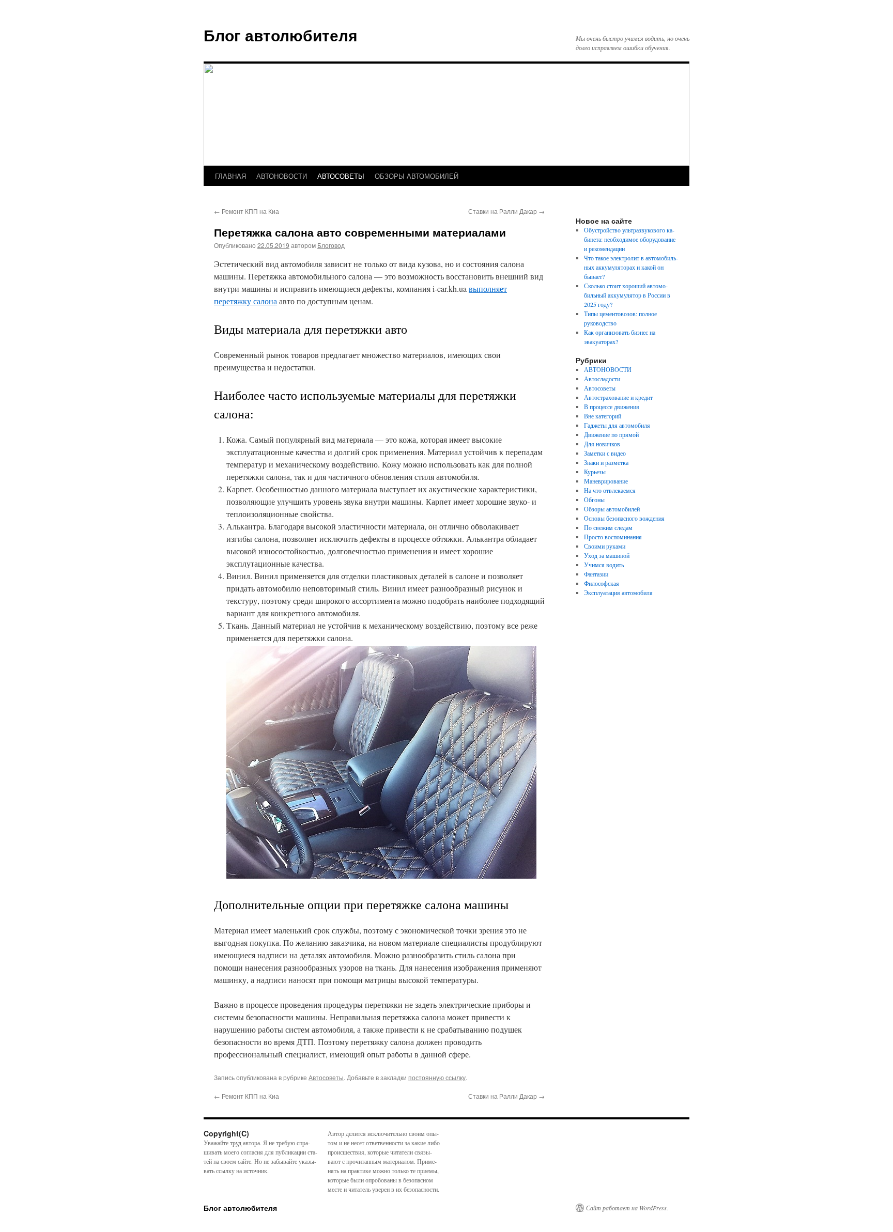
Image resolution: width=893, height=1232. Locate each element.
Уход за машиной (606, 555)
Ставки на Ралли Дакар (506, 211)
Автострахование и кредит (618, 397)
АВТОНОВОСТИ (281, 176)
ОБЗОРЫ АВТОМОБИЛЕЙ (416, 176)
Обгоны (594, 499)
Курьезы (595, 471)
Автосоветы (326, 1077)
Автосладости (602, 379)
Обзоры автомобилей (612, 509)
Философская (601, 583)
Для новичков (602, 444)
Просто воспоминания (613, 537)
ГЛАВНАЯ (230, 176)
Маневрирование (606, 481)
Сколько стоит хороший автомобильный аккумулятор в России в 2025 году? (627, 295)
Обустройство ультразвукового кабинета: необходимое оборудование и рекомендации (629, 239)
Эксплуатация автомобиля (618, 592)
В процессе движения (611, 406)
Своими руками (604, 546)
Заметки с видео (605, 453)
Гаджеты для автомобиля (617, 425)
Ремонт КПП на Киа (246, 211)
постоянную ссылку (437, 1077)
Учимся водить (604, 564)
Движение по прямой (611, 434)
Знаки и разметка (606, 462)
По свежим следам (608, 527)
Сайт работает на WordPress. (627, 1208)
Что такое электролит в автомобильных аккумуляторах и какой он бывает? (631, 267)
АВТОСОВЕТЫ (340, 176)
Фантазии (596, 574)
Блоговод (331, 245)
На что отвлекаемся (610, 490)
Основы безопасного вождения (624, 518)
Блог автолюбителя (281, 35)
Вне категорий (602, 416)
